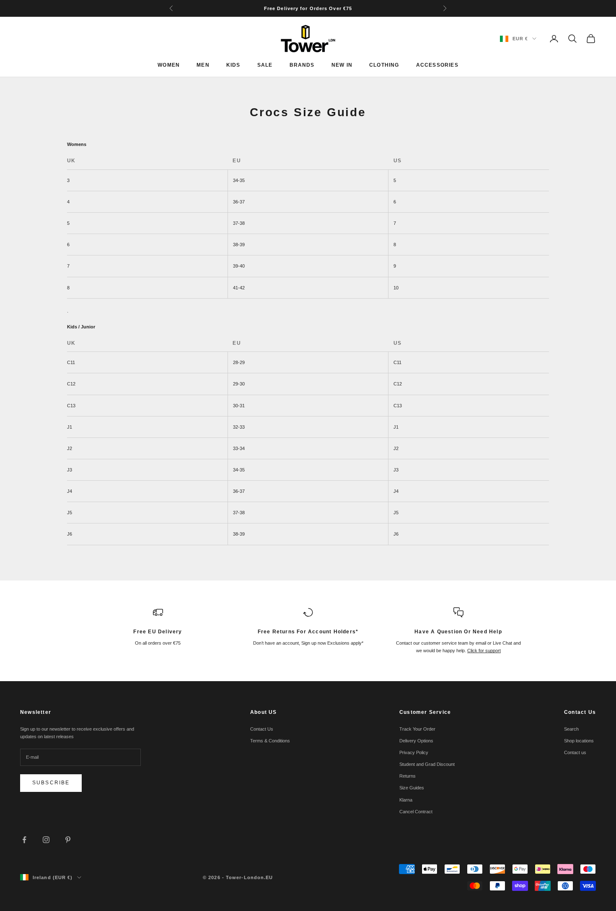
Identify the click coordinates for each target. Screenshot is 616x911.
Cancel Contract (415, 811)
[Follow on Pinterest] (68, 840)
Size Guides (411, 787)
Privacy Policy (413, 752)
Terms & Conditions (270, 740)
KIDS (233, 65)
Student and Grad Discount (427, 764)
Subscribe (51, 783)
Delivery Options (416, 740)
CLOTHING (384, 65)
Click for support (484, 650)
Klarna (405, 799)
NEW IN (341, 65)
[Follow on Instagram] (46, 840)
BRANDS (302, 65)
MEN (203, 65)
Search (571, 728)
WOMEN (169, 65)
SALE (265, 65)
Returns (407, 775)
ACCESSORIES (437, 65)
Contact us (575, 752)
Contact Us (261, 728)
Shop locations (579, 740)
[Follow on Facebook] (24, 840)
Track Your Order (417, 728)
